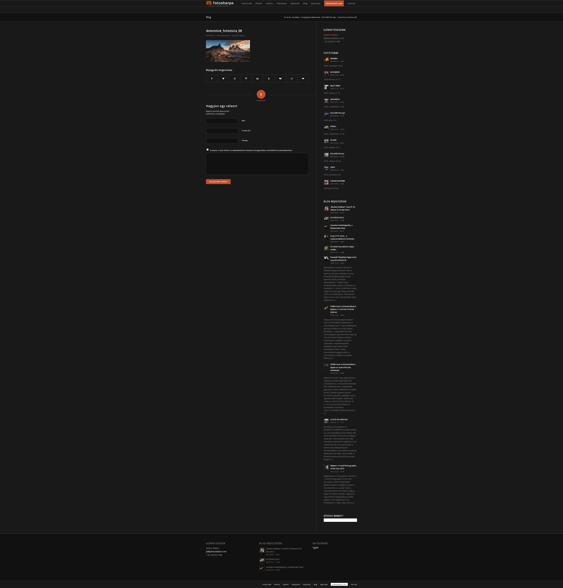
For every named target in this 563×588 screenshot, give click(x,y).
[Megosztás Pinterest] (246, 78)
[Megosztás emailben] (303, 78)
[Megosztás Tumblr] (269, 78)
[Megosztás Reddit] (291, 78)
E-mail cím (247, 130)
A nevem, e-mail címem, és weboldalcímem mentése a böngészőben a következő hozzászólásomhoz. (251, 150)
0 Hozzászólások (223, 35)
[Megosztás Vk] (280, 78)
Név (244, 120)
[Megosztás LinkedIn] (257, 78)
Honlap (245, 140)
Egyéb (315, 547)
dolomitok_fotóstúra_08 (224, 31)
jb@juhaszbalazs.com (334, 38)
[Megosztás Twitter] (223, 78)
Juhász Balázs (239, 35)
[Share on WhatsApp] (234, 78)
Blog (208, 17)
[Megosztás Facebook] (212, 78)
